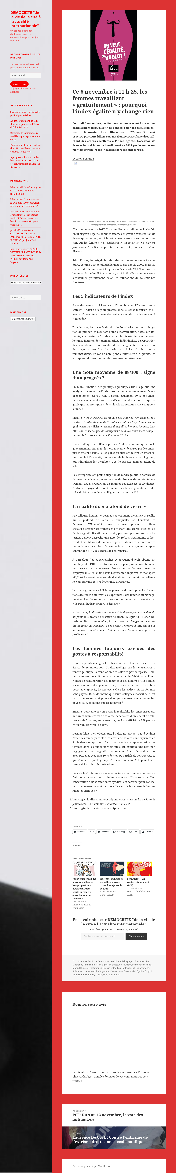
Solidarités (77, 971)
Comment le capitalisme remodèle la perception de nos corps (25, 136)
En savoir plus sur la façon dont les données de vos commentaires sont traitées (111, 1076)
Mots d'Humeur (80, 967)
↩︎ (129, 804)
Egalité (140, 971)
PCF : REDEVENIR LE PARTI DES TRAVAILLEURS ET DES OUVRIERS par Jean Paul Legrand (25, 255)
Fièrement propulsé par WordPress (91, 1166)
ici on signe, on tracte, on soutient (113, 964)
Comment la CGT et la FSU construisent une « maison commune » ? (25, 203)
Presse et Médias (112, 967)
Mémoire (89, 974)
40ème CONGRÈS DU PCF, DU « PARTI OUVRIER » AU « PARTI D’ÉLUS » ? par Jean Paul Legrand (25, 237)
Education (140, 961)
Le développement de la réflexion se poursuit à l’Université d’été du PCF (25, 124)
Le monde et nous (141, 964)
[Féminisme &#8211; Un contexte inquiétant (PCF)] (139, 869)
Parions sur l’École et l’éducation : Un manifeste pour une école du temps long (25, 148)
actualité (92, 971)
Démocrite (103, 961)
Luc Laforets (17, 248)
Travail (98, 974)
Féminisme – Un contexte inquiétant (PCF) (138, 882)
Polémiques (96, 967)
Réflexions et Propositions (135, 967)
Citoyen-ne (103, 971)
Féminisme (78, 974)
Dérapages (128, 961)
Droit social (130, 971)
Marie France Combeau (22, 211)
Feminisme (89, 964)
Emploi (148, 971)
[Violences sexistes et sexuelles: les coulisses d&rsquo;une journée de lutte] (112, 869)
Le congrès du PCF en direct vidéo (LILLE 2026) (25, 190)
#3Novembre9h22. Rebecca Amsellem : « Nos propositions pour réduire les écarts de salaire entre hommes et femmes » (84, 888)
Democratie (116, 971)
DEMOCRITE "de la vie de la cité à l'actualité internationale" (25, 19)
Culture (117, 961)
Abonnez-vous (19, 84)
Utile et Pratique (111, 974)
